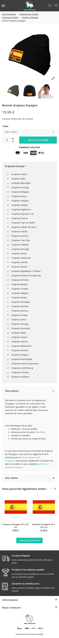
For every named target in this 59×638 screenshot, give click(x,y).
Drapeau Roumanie (20, 328)
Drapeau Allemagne (21, 183)
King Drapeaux (9, 14)
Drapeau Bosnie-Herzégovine (26, 275)
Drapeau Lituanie (19, 288)
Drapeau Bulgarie (19, 293)
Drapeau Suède (19, 253)
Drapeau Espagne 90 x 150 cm (43, 525)
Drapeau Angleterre (21, 209)
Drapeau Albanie (19, 284)
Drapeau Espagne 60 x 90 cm (15, 525)
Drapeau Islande (19, 262)
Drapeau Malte (18, 332)
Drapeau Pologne (20, 200)
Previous (51, 489)
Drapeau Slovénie (20, 306)
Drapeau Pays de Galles (23, 222)
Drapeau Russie (19, 266)
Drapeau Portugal (20, 187)
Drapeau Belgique (20, 191)
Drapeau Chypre (19, 337)
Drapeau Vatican (19, 341)
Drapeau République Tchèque (26, 271)
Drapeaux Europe (10, 17)
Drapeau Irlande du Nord (23, 227)
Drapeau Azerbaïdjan (21, 359)
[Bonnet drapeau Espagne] (13, 90)
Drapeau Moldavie (20, 376)
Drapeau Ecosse (19, 218)
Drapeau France (19, 174)
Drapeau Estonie (19, 350)
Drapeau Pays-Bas (20, 240)
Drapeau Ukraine (19, 205)
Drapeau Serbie (19, 297)
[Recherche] (50, 6)
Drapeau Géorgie (19, 323)
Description (12, 390)
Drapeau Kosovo (19, 310)
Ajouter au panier (38, 140)
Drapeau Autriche (19, 235)
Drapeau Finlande (19, 244)
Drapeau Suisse (19, 196)
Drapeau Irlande (19, 231)
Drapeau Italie (18, 178)
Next (55, 489)
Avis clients (11, 477)
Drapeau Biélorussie (21, 345)
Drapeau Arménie (20, 279)
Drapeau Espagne (30, 17)
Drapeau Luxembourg (22, 367)
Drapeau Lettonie (20, 372)
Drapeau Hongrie (19, 354)
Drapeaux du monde (28, 14)
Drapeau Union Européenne (25, 363)
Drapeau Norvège (20, 249)
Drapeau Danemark (21, 257)
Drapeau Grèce (18, 319)
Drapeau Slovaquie (20, 301)
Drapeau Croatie (19, 315)
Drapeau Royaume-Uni (22, 213)
